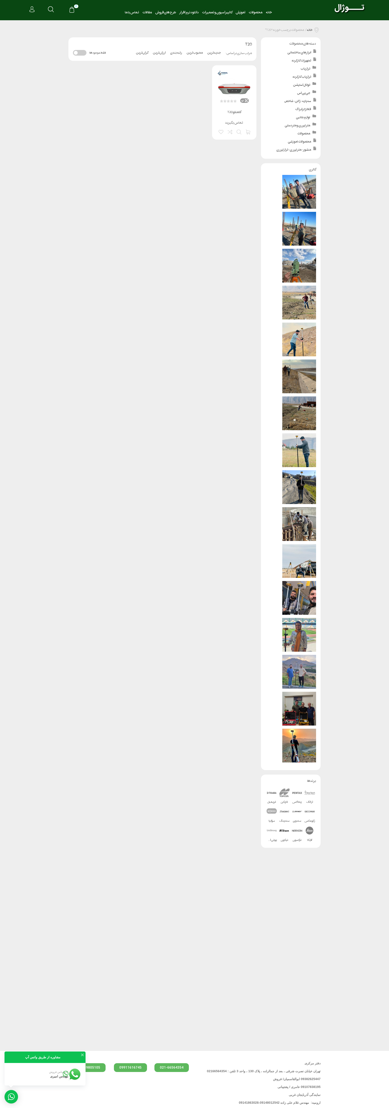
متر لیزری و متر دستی (297, 125)
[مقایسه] (230, 131)
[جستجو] (51, 10)
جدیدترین (214, 52)
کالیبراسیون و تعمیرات (217, 12)
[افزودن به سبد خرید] (248, 131)
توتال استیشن (301, 85)
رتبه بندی (176, 52)
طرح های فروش (165, 12)
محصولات (255, 12)
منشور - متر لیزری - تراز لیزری (293, 149)
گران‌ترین (142, 52)
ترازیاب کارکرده (302, 76)
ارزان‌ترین (159, 52)
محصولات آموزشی (299, 141)
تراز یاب (305, 68)
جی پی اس (303, 93)
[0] (72, 10)
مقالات (147, 12)
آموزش (240, 12)
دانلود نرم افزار (189, 12)
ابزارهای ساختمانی (299, 52)
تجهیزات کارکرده (301, 60)
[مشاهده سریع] (239, 131)
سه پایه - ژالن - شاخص (297, 101)
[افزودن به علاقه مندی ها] (221, 131)
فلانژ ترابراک (303, 109)
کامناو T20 (234, 112)
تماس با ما (132, 12)
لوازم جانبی (303, 117)
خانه (269, 12)
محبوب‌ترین (195, 52)
